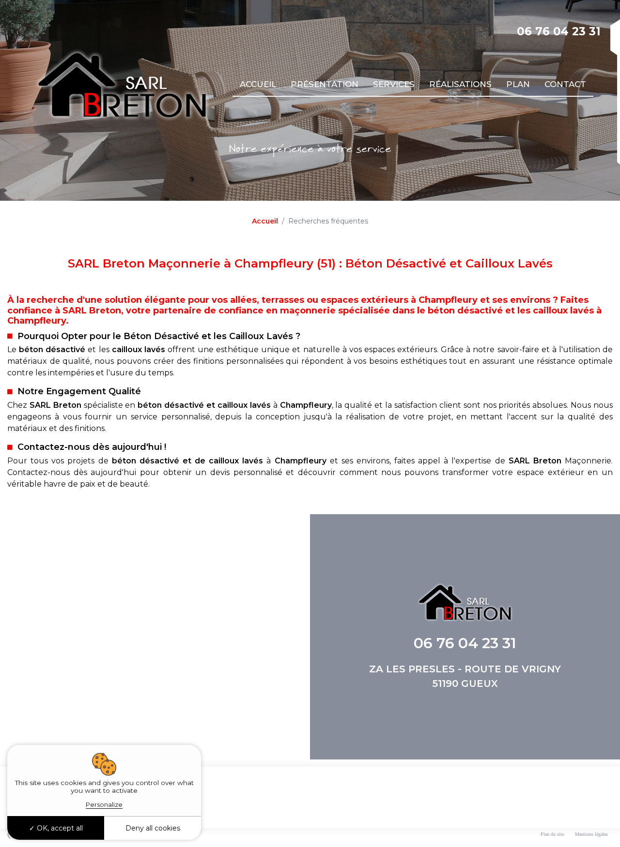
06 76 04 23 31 (559, 31)
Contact (565, 84)
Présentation (324, 84)
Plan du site (552, 834)
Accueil (258, 84)
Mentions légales (591, 834)
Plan (518, 84)
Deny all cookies (152, 828)
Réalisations (460, 84)
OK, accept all (59, 828)
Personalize (104, 804)
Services (394, 84)
